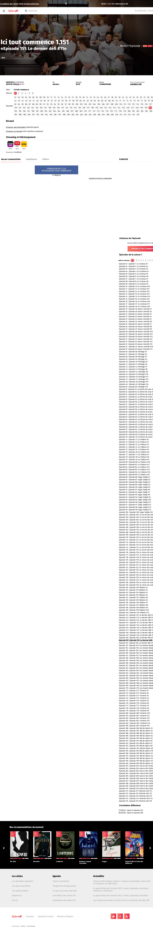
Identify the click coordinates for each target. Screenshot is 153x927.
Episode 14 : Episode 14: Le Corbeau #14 (134, 296)
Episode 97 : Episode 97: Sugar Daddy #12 (135, 505)
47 (34, 101)
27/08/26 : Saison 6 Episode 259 (131, 810)
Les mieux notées (20, 890)
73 (127, 101)
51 (48, 101)
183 (142, 111)
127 (45, 108)
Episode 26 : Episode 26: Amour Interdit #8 (135, 327)
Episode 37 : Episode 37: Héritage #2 (133, 354)
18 (76, 97)
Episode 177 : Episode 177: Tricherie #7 (134, 706)
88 (33, 104)
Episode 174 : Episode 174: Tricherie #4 (134, 698)
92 (48, 104)
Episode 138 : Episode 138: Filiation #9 (133, 608)
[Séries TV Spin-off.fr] (13, 11)
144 (118, 108)
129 (54, 108)
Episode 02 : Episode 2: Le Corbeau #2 (133, 266)
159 (37, 111)
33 (130, 97)
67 (106, 101)
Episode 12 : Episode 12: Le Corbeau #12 (134, 291)
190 (29, 115)
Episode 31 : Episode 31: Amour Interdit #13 (135, 339)
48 (37, 101)
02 (19, 97)
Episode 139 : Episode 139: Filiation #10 (134, 610)
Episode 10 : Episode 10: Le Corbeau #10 (134, 286)
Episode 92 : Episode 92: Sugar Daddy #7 (134, 492)
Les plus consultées (21, 886)
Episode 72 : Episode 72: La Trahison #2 (134, 442)
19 (80, 97)
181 (133, 111)
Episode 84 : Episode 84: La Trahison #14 (134, 472)
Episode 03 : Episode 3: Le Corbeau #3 (133, 269)
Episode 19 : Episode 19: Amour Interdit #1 (135, 309)
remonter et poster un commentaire (100, 178)
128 (49, 108)
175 (107, 111)
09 (44, 97)
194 (46, 115)
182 (137, 111)
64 (95, 101)
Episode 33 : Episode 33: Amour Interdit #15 (135, 344)
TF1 (23, 84)
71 (120, 101)
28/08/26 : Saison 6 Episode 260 (131, 813)
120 (15, 108)
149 (141, 108)
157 (28, 111)
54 (59, 101)
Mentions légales (65, 916)
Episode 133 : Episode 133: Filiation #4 (133, 595)
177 (115, 111)
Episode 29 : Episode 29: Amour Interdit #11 (136, 334)
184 (146, 111)
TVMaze (23, 926)
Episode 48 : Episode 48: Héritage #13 (133, 382)
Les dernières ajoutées (22, 881)
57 (70, 101)
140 (101, 108)
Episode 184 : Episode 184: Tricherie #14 (134, 723)
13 (58, 97)
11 (51, 97)
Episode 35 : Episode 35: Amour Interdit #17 (135, 349)
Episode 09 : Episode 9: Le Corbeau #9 (133, 284)
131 (62, 108)
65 (99, 101)
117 (150, 104)
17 (73, 97)
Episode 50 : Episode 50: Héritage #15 (133, 387)
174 (102, 111)
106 (103, 104)
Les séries (17, 876)
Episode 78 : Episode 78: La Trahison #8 (134, 457)
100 (77, 104)
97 (66, 104)
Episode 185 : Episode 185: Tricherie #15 (134, 726)
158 (33, 111)
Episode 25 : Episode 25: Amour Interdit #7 (135, 324)
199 (68, 115)
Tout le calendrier (61, 881)
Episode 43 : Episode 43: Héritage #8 (133, 369)
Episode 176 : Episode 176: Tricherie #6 (134, 703)
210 (116, 115)
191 (33, 115)
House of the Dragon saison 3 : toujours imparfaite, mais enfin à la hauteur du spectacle (121, 882)
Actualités (98, 876)
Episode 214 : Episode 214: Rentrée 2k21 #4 (136, 798)
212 (125, 115)
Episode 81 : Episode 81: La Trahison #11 (134, 465)
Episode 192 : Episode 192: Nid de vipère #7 (135, 743)
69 (113, 101)
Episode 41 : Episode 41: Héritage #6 (133, 364)
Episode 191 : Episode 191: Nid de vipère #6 (135, 741)
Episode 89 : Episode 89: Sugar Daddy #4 (134, 485)
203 (86, 115)
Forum (15, 900)
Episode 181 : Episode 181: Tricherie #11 (134, 716)
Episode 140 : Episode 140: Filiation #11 (134, 613)
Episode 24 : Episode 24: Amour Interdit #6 (135, 322)
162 (50, 111)
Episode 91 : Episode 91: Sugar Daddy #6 (134, 490)
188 (20, 115)
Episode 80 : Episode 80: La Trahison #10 (134, 462)
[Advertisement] (132, 133)
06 (33, 97)
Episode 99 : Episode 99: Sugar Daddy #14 (135, 510)
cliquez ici (57, 175)
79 (149, 101)
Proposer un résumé (14, 131)
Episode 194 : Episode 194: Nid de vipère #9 (136, 748)
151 (150, 108)
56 (66, 101)
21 (87, 97)
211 (121, 115)
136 (83, 108)
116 (146, 104)
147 (132, 108)
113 (133, 104)
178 (120, 111)
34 (134, 97)
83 (15, 104)
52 (52, 101)
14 (62, 97)
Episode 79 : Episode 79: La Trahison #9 (134, 460)
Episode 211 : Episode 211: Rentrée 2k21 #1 (135, 791)
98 (69, 104)
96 (62, 104)
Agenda (57, 876)
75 (134, 101)
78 (145, 101)
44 (23, 101)
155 (20, 111)
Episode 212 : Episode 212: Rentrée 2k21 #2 (135, 793)
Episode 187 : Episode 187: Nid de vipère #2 (136, 731)
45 (26, 101)
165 (63, 111)
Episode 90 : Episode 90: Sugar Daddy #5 (134, 487)
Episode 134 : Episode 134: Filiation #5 (133, 598)
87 (30, 104)
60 (81, 101)
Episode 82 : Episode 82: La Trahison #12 (134, 467)
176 (111, 111)
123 (28, 108)
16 (69, 97)
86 (26, 104)
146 (127, 108)
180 (129, 111)
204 (90, 115)
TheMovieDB (31, 926)
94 (55, 104)
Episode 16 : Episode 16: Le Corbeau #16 (134, 301)
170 (85, 111)
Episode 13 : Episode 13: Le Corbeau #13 (134, 294)
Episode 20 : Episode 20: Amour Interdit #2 (135, 312)
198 (64, 115)
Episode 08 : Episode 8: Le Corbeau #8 (133, 281)
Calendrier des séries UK (64, 900)
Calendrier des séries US (64, 895)
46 (30, 101)
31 (123, 97)
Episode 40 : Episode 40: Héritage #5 (133, 362)
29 (116, 97)
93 (51, 104)
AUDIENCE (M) (136, 84)
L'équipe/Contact (46, 916)
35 (137, 97)
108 (112, 104)
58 (73, 101)
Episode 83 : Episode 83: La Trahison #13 (134, 470)
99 (73, 104)
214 (133, 115)
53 (55, 101)
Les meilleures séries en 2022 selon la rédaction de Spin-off (121, 900)
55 (62, 101)
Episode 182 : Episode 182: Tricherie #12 (134, 718)
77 (142, 101)
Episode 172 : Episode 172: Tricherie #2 (134, 693)
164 (58, 111)
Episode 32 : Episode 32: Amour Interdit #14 (136, 342)
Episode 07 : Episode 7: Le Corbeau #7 (133, 279)
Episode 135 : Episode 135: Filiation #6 (133, 600)
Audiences (17, 895)
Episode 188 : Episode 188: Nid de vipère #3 (136, 733)
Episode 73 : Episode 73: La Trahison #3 (134, 444)
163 (54, 111)
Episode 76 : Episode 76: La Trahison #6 (134, 452)
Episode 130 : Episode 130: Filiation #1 (133, 587)
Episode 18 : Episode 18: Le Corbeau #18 (134, 306)
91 (44, 104)
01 (15, 97)
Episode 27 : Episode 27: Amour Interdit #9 (135, 329)
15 (65, 97)
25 (101, 97)
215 (138, 115)
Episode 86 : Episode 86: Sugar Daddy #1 (134, 477)
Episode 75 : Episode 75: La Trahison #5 (134, 450)
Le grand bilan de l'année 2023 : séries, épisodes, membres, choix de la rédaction (121, 889)
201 (77, 115)
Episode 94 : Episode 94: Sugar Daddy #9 (134, 497)
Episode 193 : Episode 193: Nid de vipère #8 (135, 746)
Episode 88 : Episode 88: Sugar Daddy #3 (134, 482)
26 (105, 97)
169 (80, 111)
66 (102, 101)
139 (96, 108)
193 (42, 115)
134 (75, 108)
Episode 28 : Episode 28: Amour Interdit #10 (136, 332)
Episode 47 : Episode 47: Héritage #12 (133, 379)
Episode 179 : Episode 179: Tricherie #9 (134, 711)
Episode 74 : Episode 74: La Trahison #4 (134, 447)
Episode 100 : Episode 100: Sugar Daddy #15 (136, 512)
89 (37, 104)
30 (119, 97)
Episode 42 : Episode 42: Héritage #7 (133, 367)
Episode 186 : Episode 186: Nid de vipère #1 (136, 728)
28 (112, 97)
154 (15, 111)
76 (138, 101)
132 (67, 108)
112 (129, 104)
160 (41, 111)
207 (103, 115)
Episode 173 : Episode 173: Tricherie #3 (134, 696)
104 (94, 104)
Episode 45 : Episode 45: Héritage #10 (133, 374)
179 (124, 111)
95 (59, 104)
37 (144, 97)
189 (24, 115)
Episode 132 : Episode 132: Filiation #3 (133, 593)
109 (116, 104)
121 (20, 108)
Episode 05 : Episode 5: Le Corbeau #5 (133, 274)
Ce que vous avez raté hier (65, 890)
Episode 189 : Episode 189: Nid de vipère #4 (136, 736)
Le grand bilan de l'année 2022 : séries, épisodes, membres (120, 895)
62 (88, 101)
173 (98, 111)
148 (137, 108)
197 (59, 115)
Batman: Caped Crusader (85, 862)
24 (98, 97)
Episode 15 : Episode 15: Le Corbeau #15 (134, 299)
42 (15, 101)
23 (94, 97)
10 (48, 97)
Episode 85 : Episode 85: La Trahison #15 (134, 475)
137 (88, 108)
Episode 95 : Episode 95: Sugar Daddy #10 (135, 500)
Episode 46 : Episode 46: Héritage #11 (133, 377)
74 (131, 101)
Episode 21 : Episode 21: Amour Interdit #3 (135, 314)
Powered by (9, 152)
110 (120, 104)
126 (41, 108)
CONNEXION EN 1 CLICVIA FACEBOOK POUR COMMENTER (56, 170)
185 (151, 111)
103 (90, 104)
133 (71, 108)
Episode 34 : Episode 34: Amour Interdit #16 (136, 347)
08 (40, 97)
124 (32, 108)
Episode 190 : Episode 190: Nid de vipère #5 (136, 738)
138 (92, 108)
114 (137, 104)
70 (116, 101)
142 (110, 108)
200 (72, 115)
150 (146, 108)
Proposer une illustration (16, 127)
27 (109, 97)
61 (84, 101)
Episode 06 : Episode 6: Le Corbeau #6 (133, 276)
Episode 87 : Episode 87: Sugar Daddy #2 (134, 480)
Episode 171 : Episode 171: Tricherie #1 (134, 691)
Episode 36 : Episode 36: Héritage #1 (133, 352)
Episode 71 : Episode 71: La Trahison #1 (134, 439)
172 (94, 111)
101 (81, 104)
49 (41, 101)
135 (79, 108)
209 (112, 115)
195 (50, 115)
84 (19, 104)
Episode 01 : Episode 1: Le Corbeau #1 (133, 264)
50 (45, 101)
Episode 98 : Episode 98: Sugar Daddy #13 (135, 507)
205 (94, 115)
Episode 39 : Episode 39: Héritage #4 (133, 359)
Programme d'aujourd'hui (64, 886)
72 (124, 101)
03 (22, 97)
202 (81, 115)
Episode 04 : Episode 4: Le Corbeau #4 (134, 271)
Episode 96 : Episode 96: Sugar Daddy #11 (135, 502)
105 (98, 104)
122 (24, 108)
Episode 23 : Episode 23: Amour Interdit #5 (135, 319)
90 (40, 104)
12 (55, 97)
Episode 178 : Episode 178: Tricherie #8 (134, 708)
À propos (30, 916)
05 (30, 97)
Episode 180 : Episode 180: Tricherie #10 (134, 713)
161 (46, 111)
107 (107, 104)
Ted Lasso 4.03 (92, 4)
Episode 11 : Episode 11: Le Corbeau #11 (134, 289)
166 (67, 111)
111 (125, 104)
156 (24, 111)
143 (114, 108)
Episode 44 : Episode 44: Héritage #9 (133, 372)
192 (37, 115)
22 (91, 97)
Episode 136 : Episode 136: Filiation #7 (133, 603)
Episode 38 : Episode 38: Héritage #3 (133, 357)
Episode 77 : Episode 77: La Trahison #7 (134, 455)
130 (58, 108)
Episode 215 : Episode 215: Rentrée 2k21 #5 (135, 801)
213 (129, 115)
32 (126, 97)
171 (89, 111)
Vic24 (74, 4)
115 (142, 104)
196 (55, 115)
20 (84, 97)
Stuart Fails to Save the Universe (134, 862)
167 (72, 111)
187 (15, 115)
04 (26, 97)
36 (141, 97)
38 (148, 97)
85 (23, 104)
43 (19, 101)
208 (108, 115)
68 (109, 101)
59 (77, 101)
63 (91, 101)
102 (85, 104)
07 (37, 97)
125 (37, 108)
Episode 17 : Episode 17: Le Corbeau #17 (134, 304)
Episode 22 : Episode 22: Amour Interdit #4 (135, 317)
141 (105, 108)
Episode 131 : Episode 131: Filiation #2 (133, 590)
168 (76, 111)
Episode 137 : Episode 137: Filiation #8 (133, 605)
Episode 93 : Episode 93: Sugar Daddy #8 (134, 495)
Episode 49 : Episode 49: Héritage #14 (134, 384)
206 (99, 115)
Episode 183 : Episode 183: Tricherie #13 (134, 721)
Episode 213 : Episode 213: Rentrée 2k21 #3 (135, 796)
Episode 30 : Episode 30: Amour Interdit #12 (136, 337)
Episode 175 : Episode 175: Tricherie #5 (134, 701)
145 (123, 108)
